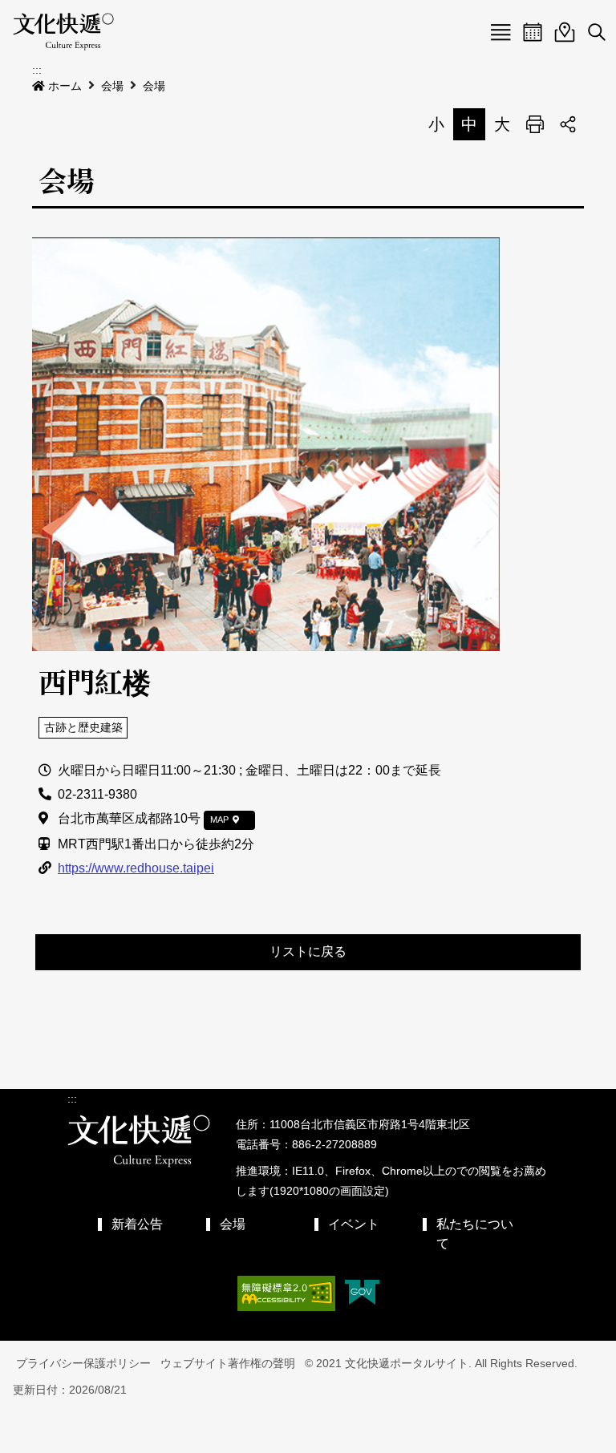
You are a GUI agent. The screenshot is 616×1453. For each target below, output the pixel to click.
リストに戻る (308, 951)
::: (37, 69)
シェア (568, 124)
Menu (500, 32)
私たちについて (474, 1233)
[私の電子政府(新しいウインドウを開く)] (362, 1294)
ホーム (65, 85)
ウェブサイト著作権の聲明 (227, 1363)
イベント (353, 1224)
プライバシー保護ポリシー (83, 1363)
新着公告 (137, 1224)
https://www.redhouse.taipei (136, 868)
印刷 (535, 124)
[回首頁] (63, 32)
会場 (112, 85)
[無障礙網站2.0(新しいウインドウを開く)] (286, 1293)
